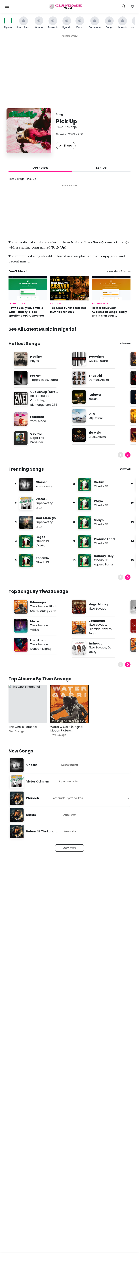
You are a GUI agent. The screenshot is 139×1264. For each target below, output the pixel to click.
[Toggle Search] (123, 6)
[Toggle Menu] (7, 6)
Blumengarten (40, 405)
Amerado (59, 798)
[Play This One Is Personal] (16, 715)
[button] (132, 6)
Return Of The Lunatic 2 (42, 832)
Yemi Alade (38, 421)
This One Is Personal (23, 727)
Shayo (99, 520)
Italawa (95, 395)
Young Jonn (48, 611)
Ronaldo (42, 558)
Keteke (31, 815)
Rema (53, 380)
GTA (92, 414)
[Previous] (120, 455)
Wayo (98, 501)
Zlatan (93, 399)
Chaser (41, 482)
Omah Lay (37, 400)
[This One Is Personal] (28, 704)
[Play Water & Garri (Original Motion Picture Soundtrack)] (58, 715)
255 (54, 405)
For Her (35, 376)
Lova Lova (38, 640)
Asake (104, 380)
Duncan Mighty (41, 649)
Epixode (72, 798)
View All (125, 343)
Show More (69, 848)
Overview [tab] (40, 168)
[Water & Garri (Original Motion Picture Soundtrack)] (69, 704)
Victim (99, 482)
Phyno (34, 361)
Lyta (39, 507)
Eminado (95, 643)
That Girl (95, 376)
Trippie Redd (39, 380)
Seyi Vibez (96, 418)
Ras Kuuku (84, 798)
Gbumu (36, 434)
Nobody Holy (103, 556)
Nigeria (61, 134)
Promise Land (104, 539)
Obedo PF (43, 541)
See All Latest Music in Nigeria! (42, 329)
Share (68, 145)
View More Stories (118, 271)
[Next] (127, 455)
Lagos (40, 537)
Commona (97, 621)
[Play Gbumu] (21, 438)
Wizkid (93, 361)
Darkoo (94, 380)
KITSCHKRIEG (39, 396)
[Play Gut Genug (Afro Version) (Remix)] (21, 398)
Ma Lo (34, 621)
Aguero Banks (103, 564)
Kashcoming (44, 486)
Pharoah (32, 798)
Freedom (37, 417)
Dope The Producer (37, 440)
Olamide (94, 629)
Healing (36, 357)
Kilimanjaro (39, 602)
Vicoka (40, 545)
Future (103, 361)
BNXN (92, 437)
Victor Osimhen (37, 782)
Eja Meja (95, 432)
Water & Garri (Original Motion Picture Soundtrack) (66, 730)
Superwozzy (44, 503)
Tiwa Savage (66, 127)
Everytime (96, 357)
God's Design (46, 518)
